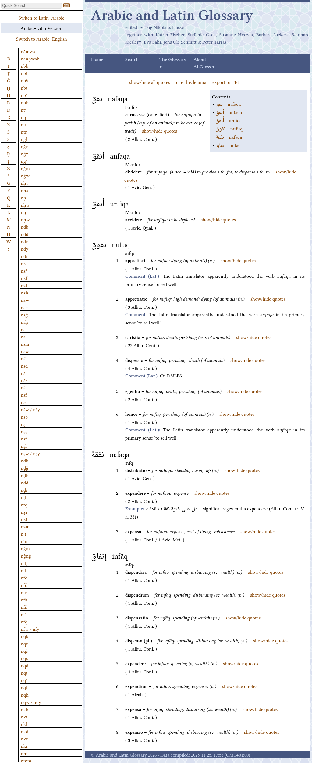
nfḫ (24, 570)
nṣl (24, 445)
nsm (25, 343)
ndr (24, 241)
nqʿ (24, 679)
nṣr (24, 423)
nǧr (24, 146)
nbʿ (24, 94)
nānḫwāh (30, 58)
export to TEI (225, 81)
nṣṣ (24, 431)
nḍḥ (25, 475)
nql (24, 687)
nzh (24, 292)
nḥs (24, 190)
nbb (24, 65)
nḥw (25, 204)
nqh (25, 694)
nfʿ (23, 614)
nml (25, 753)
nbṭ (24, 87)
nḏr (24, 255)
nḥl (24, 197)
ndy (24, 248)
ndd (24, 233)
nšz (24, 379)
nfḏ (24, 584)
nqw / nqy (31, 701)
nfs (24, 599)
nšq (24, 401)
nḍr (24, 489)
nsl (24, 336)
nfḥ (24, 562)
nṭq (24, 504)
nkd (24, 731)
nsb (24, 307)
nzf (24, 277)
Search (132, 60)
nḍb (24, 460)
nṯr (24, 131)
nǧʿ (24, 160)
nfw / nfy (30, 628)
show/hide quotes (159, 130)
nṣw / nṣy (30, 453)
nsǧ (24, 314)
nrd (24, 263)
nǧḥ (25, 138)
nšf (24, 394)
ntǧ (24, 116)
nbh (25, 102)
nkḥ (25, 723)
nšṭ (24, 387)
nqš (24, 650)
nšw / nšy (30, 409)
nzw (25, 299)
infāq (228, 144)
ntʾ (23, 109)
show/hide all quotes (149, 81)
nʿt (23, 533)
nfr (24, 592)
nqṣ (24, 657)
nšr (24, 372)
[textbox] (31, 6)
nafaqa (228, 103)
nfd (24, 577)
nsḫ (24, 321)
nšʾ (24, 358)
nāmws (28, 51)
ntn (24, 124)
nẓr (24, 511)
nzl (24, 285)
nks (24, 745)
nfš (24, 606)
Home (97, 60)
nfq (24, 621)
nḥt (24, 182)
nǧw (25, 175)
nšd (24, 365)
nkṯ (24, 716)
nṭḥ (24, 497)
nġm (25, 548)
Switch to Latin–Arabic (41, 17)
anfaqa (228, 112)
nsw (25, 351)
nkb (24, 709)
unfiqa (228, 120)
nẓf (24, 518)
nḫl (24, 212)
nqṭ (24, 672)
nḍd (24, 482)
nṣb (24, 416)
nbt (24, 73)
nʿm (25, 540)
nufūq (229, 128)
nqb (24, 636)
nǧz (24, 153)
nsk (24, 329)
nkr (24, 738)
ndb (24, 226)
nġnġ (26, 555)
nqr (24, 643)
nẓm (25, 526)
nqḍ (24, 665)
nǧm (25, 168)
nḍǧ (24, 467)
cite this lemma (191, 81)
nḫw (25, 219)
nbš (24, 80)
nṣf (24, 438)
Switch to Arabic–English (41, 38)
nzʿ (24, 270)
